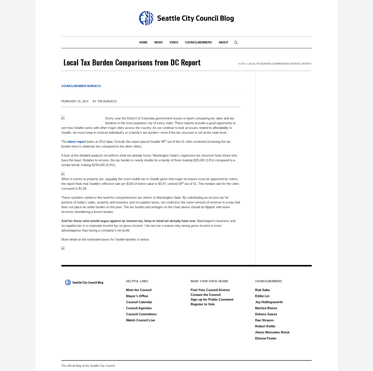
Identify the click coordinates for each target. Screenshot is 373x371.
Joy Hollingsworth (269, 302)
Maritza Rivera (266, 308)
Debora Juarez (266, 314)
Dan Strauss (264, 320)
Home (241, 63)
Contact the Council (206, 294)
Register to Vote (203, 304)
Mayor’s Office (137, 296)
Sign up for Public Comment (212, 299)
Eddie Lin (262, 296)
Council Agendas (139, 308)
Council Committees (141, 314)
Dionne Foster (266, 338)
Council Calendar (139, 302)
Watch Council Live (140, 320)
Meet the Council (139, 290)
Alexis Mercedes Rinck (272, 332)
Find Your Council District (210, 290)
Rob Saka (262, 290)
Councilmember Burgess (81, 86)
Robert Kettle (265, 326)
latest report (77, 141)
